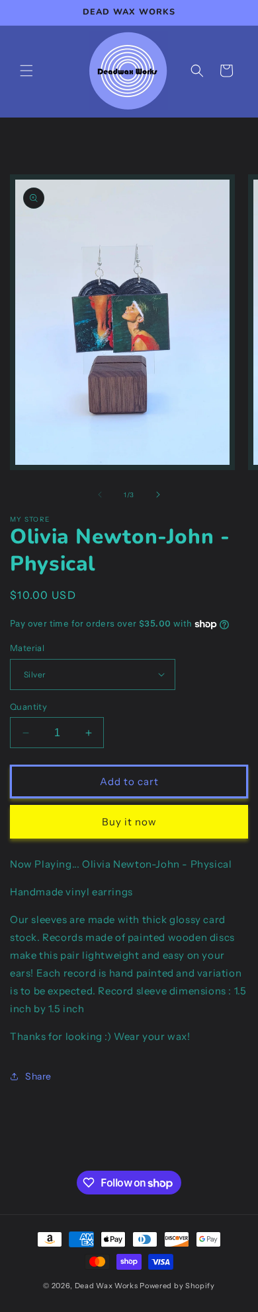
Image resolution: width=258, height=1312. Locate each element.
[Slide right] (158, 494)
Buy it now (129, 821)
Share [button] (38, 1076)
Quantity (28, 706)
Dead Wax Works (106, 1285)
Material (27, 647)
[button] (26, 70)
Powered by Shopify (177, 1285)
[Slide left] (99, 494)
